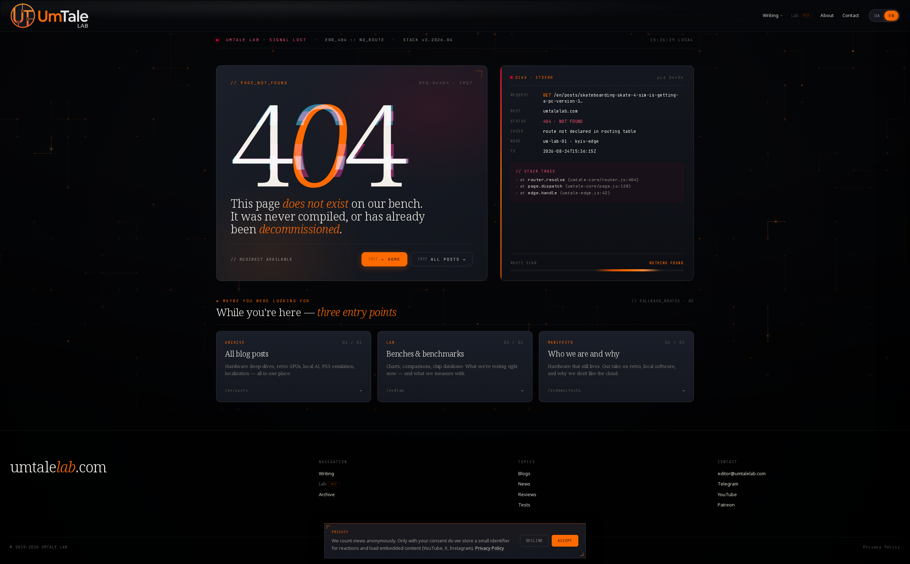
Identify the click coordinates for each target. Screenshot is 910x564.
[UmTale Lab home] (49, 15)
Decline (534, 540)
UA (877, 15)
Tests (524, 504)
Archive (327, 494)
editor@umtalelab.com (742, 473)
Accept (565, 540)
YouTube (727, 494)
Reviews (527, 494)
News (524, 484)
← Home (384, 259)
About (827, 15)
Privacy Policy (881, 547)
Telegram (728, 484)
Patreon (726, 504)
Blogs (524, 473)
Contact (850, 15)
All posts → (442, 259)
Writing (773, 15)
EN (891, 15)
